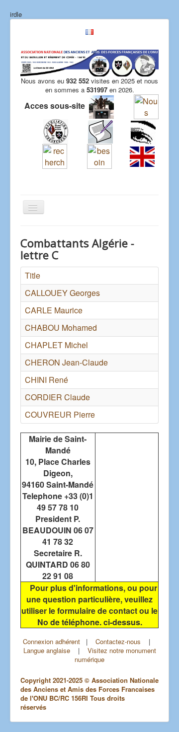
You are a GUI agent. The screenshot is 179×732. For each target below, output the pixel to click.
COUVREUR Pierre (60, 414)
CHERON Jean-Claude (66, 362)
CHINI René (46, 379)
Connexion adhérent (51, 641)
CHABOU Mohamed (61, 327)
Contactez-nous (118, 641)
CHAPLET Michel (56, 345)
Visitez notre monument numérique (115, 655)
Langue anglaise (46, 650)
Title (32, 275)
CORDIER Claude (57, 397)
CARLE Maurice (54, 310)
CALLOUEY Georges (62, 292)
